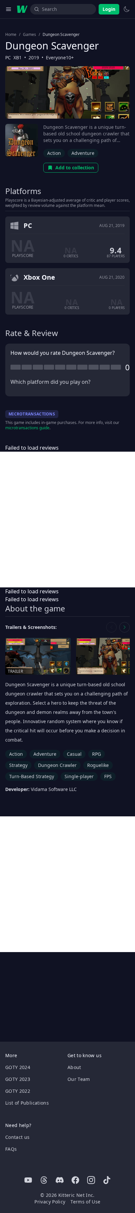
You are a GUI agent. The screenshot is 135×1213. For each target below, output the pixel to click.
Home (10, 34)
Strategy (18, 765)
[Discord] (60, 1180)
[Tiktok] (107, 1180)
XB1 (17, 57)
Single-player (79, 776)
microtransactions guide (27, 428)
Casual (74, 754)
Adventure (82, 153)
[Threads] (44, 1180)
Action (54, 153)
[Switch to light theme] (126, 9)
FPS (108, 776)
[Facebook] (75, 1180)
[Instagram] (91, 1180)
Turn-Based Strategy (31, 776)
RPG (96, 754)
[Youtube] (28, 1180)
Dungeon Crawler (57, 765)
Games (29, 34)
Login (109, 9)
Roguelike (98, 765)
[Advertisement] (67, 519)
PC (8, 57)
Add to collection (74, 167)
